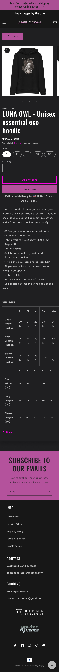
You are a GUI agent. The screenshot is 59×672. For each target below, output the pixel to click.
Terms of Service (16, 538)
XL (37, 154)
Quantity (6, 161)
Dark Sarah (25, 666)
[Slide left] (22, 102)
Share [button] (9, 432)
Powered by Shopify (36, 666)
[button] (4, 22)
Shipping (17, 143)
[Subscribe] (48, 492)
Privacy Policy (14, 524)
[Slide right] (36, 102)
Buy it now (29, 189)
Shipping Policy (15, 531)
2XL (50, 154)
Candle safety (14, 546)
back (15, 36)
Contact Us (13, 516)
